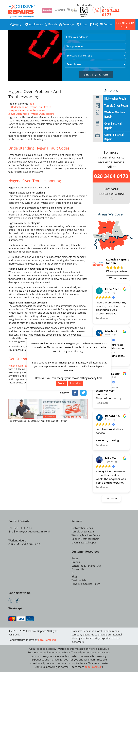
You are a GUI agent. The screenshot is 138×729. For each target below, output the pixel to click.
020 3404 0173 (110, 13)
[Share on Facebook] (75, 392)
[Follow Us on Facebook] (10, 600)
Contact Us (78, 569)
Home (17, 24)
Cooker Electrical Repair (114, 137)
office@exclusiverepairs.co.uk (32, 531)
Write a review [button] (118, 278)
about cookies (93, 666)
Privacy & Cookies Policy (86, 583)
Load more (111, 498)
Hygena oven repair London (24, 365)
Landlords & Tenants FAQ (86, 565)
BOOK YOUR (125, 25)
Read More (75, 383)
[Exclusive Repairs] (21, 9)
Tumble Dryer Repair (116, 105)
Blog (74, 576)
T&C (74, 573)
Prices (75, 558)
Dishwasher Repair (115, 98)
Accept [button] (61, 383)
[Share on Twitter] (83, 392)
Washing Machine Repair (114, 114)
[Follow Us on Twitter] (17, 600)
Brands (76, 562)
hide (31, 103)
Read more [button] (102, 318)
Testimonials (79, 580)
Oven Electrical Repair (113, 125)
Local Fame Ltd (47, 639)
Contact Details (18, 521)
